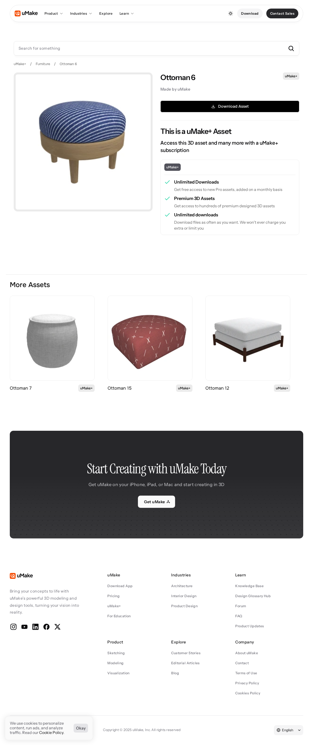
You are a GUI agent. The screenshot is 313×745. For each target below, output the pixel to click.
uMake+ (20, 64)
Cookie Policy (51, 732)
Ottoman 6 (68, 64)
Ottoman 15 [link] (120, 388)
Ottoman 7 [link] (21, 388)
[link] (52, 338)
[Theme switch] (231, 13)
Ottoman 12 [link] (217, 388)
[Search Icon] (156, 48)
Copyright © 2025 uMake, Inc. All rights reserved (141, 730)
